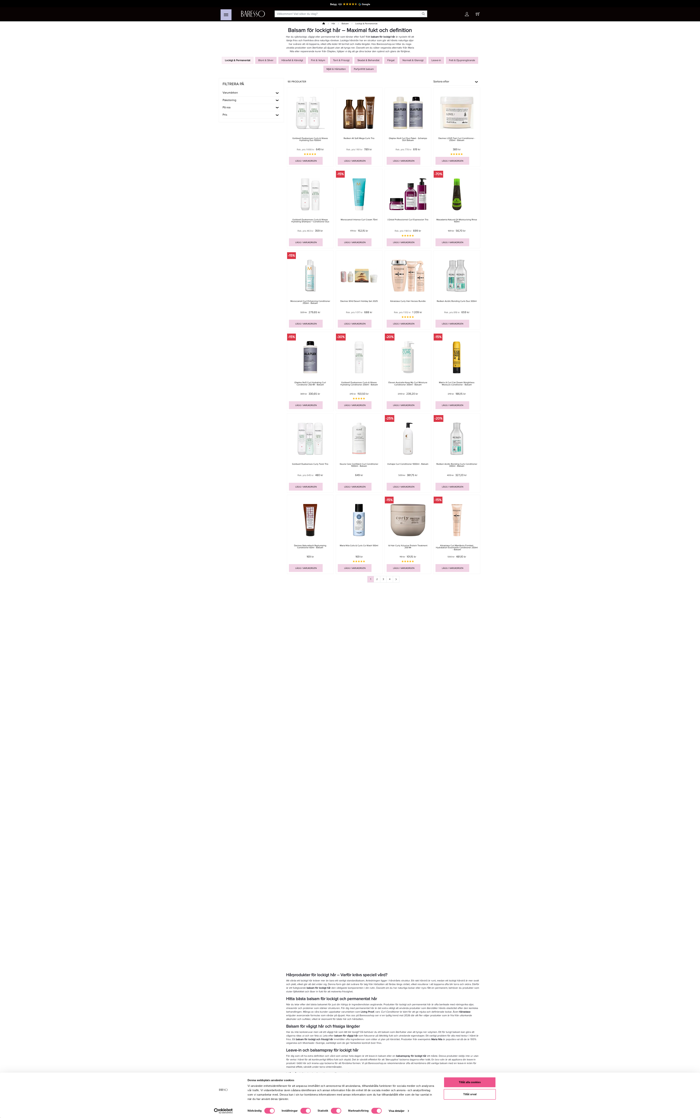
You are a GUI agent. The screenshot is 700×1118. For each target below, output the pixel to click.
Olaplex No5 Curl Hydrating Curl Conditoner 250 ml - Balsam (310, 383)
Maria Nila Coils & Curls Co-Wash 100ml (359, 545)
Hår (333, 23)
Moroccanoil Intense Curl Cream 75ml (359, 219)
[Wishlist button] (456, 14)
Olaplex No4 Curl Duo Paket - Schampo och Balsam (408, 139)
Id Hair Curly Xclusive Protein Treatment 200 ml (407, 546)
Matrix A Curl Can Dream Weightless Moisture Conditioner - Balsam (457, 383)
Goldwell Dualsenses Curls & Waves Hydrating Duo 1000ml (310, 139)
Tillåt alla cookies (470, 1082)
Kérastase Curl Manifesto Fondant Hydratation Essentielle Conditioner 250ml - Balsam (457, 547)
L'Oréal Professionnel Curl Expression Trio (408, 219)
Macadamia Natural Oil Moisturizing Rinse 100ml (456, 220)
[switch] (305, 1111)
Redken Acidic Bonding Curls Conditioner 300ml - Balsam (456, 465)
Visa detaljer (397, 1110)
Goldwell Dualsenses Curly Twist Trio (310, 464)
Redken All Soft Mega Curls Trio (359, 138)
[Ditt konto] (467, 15)
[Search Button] (423, 14)
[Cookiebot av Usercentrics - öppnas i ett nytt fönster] (223, 1111)
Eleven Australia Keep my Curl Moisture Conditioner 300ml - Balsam (407, 383)
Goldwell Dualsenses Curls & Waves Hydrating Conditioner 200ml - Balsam (359, 383)
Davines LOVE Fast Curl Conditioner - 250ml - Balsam (456, 139)
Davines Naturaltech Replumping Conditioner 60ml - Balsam (310, 546)
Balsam (345, 23)
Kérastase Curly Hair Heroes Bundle (408, 301)
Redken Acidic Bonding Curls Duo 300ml (457, 301)
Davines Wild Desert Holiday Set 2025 (359, 301)
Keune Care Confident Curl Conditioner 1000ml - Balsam (359, 465)
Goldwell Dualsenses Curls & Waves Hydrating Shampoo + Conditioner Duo (310, 220)
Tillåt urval (470, 1094)
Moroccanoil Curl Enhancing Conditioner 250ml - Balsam (310, 302)
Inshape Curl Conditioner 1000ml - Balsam (407, 464)
